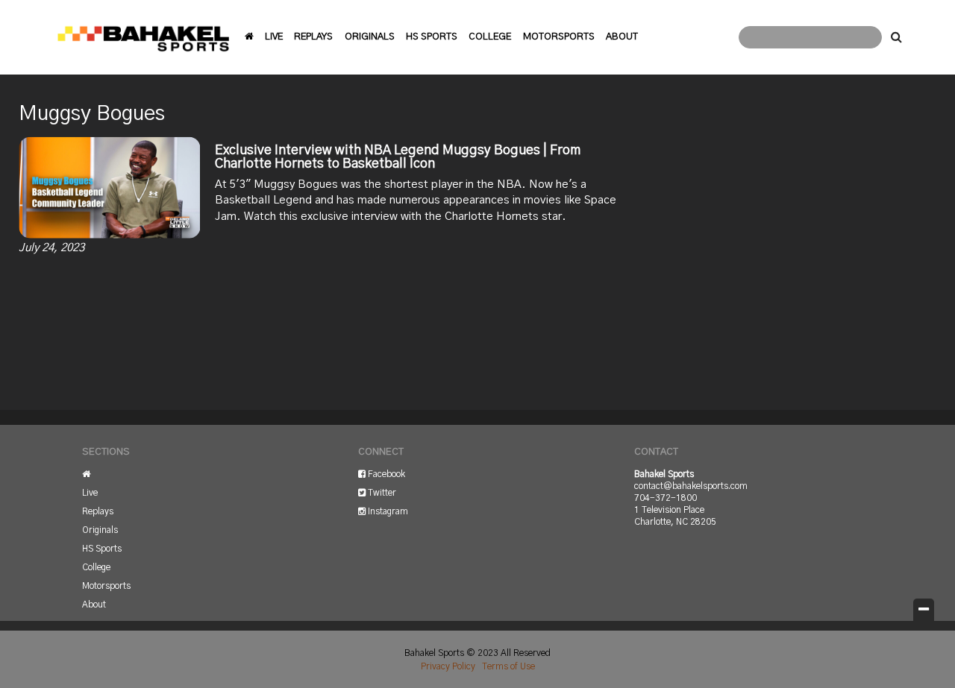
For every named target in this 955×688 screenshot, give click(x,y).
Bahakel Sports (143, 37)
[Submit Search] (896, 37)
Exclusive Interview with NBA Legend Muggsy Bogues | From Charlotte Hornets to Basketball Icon (397, 157)
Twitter (381, 492)
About (622, 37)
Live (274, 37)
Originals (370, 37)
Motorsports (559, 37)
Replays (313, 37)
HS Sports (431, 37)
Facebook (385, 474)
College (490, 37)
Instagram (387, 511)
